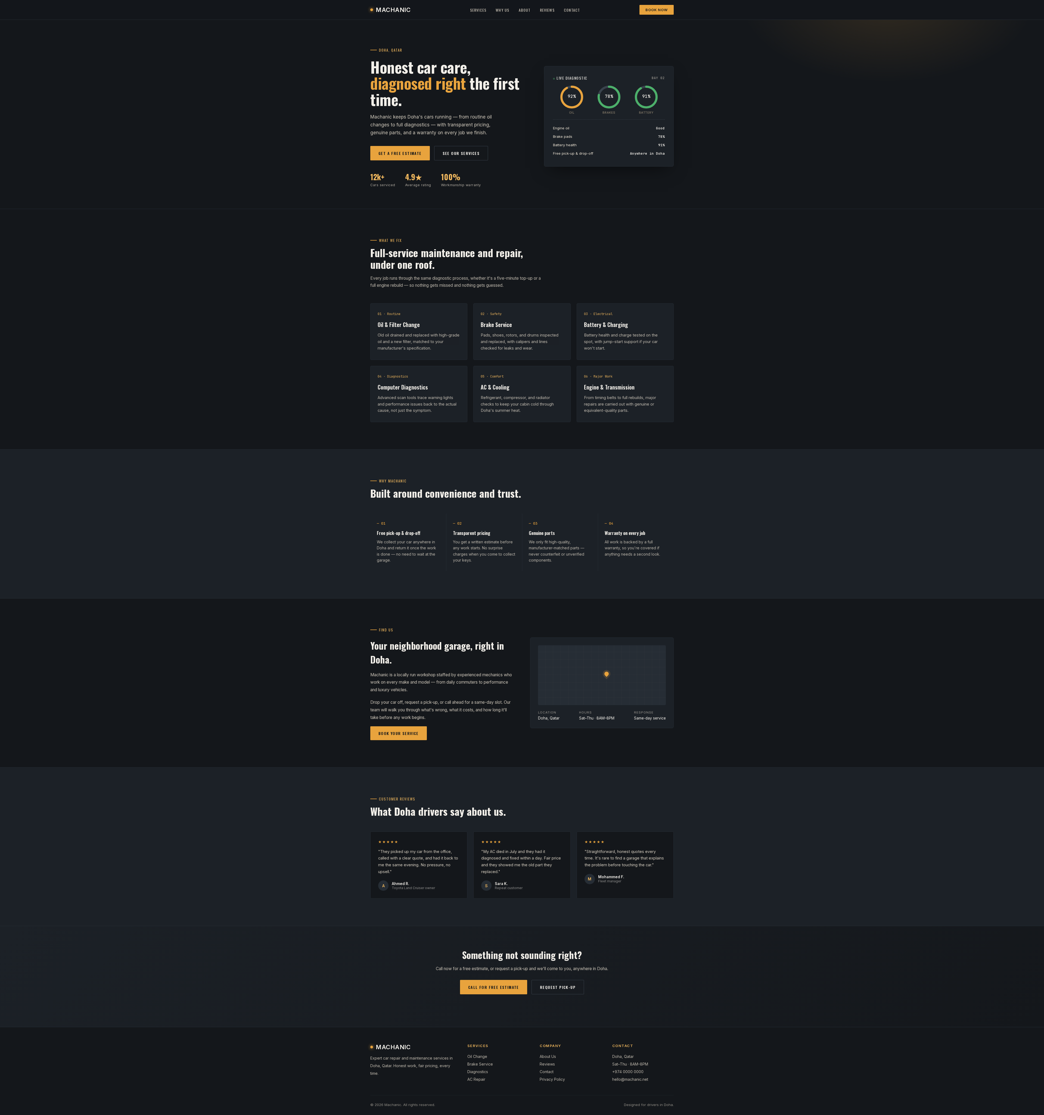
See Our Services (461, 153)
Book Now (656, 10)
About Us (548, 1056)
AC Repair (476, 1079)
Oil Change (477, 1056)
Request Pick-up (558, 987)
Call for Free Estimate (493, 987)
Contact (572, 10)
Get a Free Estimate (400, 153)
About (525, 10)
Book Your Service (398, 733)
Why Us (502, 10)
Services (478, 10)
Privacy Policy (552, 1079)
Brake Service (480, 1064)
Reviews (547, 10)
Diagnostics (477, 1071)
